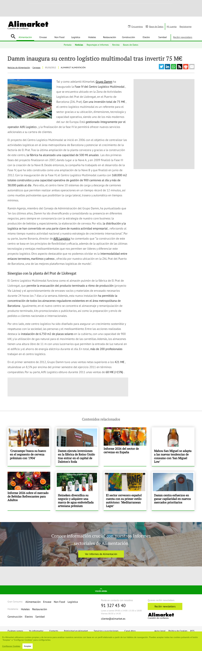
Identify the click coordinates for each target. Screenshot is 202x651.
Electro (146, 37)
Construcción (128, 37)
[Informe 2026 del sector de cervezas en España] (125, 446)
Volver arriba (101, 591)
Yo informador (36, 630)
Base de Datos (156, 26)
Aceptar (27, 646)
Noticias (79, 44)
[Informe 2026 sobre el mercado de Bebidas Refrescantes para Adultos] (29, 491)
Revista (115, 44)
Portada (67, 44)
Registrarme (186, 26)
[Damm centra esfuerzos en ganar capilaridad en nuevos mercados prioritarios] (173, 491)
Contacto (53, 630)
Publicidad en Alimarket (76, 630)
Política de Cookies (177, 630)
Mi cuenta (172, 26)
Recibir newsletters (182, 37)
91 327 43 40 (113, 605)
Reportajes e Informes (98, 44)
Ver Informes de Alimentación (101, 554)
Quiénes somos (15, 630)
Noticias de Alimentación (19, 67)
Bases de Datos (130, 44)
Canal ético (130, 630)
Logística (75, 37)
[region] (101, 641)
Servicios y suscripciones (106, 630)
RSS (192, 630)
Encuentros (137, 26)
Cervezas (36, 67)
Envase (43, 37)
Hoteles (92, 37)
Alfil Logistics (61, 238)
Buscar (13, 36)
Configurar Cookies (11, 646)
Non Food (59, 37)
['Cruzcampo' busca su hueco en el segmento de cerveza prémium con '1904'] (29, 446)
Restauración (109, 37)
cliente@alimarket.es (113, 618)
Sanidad (162, 37)
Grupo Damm (104, 82)
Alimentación (25, 37)
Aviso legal (159, 630)
